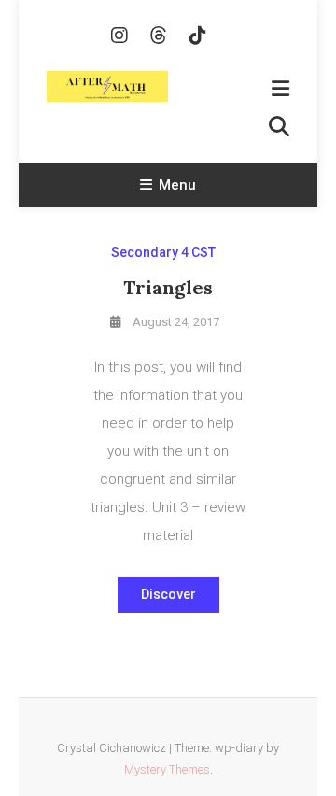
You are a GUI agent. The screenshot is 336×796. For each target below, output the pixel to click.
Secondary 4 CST (163, 252)
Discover (168, 594)
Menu (177, 185)
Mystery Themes (167, 769)
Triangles (168, 287)
